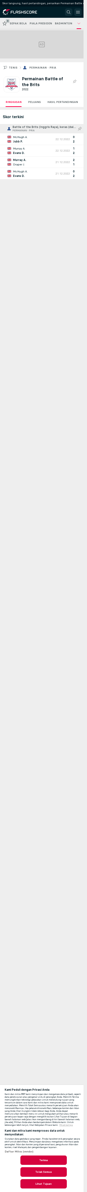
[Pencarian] (68, 12)
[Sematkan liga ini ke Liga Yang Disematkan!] (74, 81)
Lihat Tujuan (43, 1183)
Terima (43, 1160)
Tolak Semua (43, 1172)
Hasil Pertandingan (62, 102)
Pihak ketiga (66, 1125)
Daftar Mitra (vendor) (19, 1151)
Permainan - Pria (42, 67)
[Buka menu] (78, 12)
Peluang (34, 102)
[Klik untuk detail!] (42, 139)
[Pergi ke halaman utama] (24, 12)
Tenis (13, 67)
